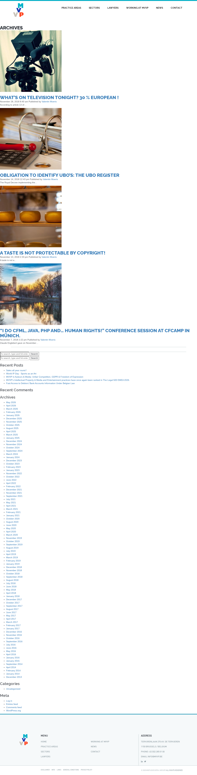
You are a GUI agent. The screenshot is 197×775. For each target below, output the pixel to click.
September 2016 (14, 641)
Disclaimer (45, 770)
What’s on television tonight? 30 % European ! (59, 97)
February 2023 (13, 467)
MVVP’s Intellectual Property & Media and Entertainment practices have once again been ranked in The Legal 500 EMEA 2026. (68, 380)
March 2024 (12, 454)
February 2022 (13, 486)
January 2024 (13, 457)
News (159, 7)
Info (53, 770)
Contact (176, 7)
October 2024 (13, 447)
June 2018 (11, 586)
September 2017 (14, 606)
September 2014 (14, 664)
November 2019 (14, 538)
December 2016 (14, 632)
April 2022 (11, 483)
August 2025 (12, 428)
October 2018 (13, 573)
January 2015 (13, 661)
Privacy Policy (86, 770)
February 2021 (13, 512)
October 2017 (13, 602)
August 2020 (12, 522)
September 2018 (14, 577)
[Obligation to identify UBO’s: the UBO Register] (31, 138)
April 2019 (11, 554)
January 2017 (13, 628)
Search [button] (34, 354)
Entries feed (12, 704)
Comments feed (14, 707)
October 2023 (13, 464)
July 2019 (11, 551)
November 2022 (14, 473)
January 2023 (13, 470)
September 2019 (14, 544)
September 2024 (14, 451)
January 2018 (13, 596)
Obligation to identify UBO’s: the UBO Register (59, 175)
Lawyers (113, 7)
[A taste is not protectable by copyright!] (31, 216)
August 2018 (12, 580)
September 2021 (14, 496)
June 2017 (11, 612)
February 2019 (13, 560)
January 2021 (13, 515)
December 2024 (14, 441)
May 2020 (11, 528)
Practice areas (71, 7)
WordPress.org (13, 710)
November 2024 (14, 444)
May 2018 (11, 590)
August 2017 (12, 609)
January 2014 (13, 674)
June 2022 (11, 480)
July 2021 (11, 499)
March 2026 (12, 409)
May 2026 (11, 402)
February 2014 (13, 670)
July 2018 (11, 583)
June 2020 (11, 525)
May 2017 (11, 615)
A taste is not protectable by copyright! (52, 253)
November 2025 (14, 422)
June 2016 (11, 648)
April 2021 (11, 506)
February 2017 (13, 625)
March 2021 (12, 509)
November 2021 (14, 493)
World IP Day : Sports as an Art (21, 373)
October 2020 (13, 518)
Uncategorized (13, 689)
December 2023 (14, 460)
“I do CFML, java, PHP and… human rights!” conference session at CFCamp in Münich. (95, 333)
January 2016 (13, 657)
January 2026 (13, 415)
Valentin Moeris (49, 101)
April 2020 (11, 531)
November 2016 (14, 635)
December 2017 (14, 599)
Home (44, 741)
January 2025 (13, 438)
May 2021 (11, 502)
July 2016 (11, 644)
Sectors (94, 7)
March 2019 (12, 557)
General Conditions (71, 770)
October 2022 (13, 476)
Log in (9, 701)
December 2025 (14, 418)
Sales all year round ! (16, 370)
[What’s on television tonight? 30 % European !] (31, 61)
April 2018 (11, 593)
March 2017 (12, 622)
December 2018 (14, 567)
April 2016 (11, 654)
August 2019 (12, 548)
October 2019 (13, 541)
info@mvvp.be (155, 756)
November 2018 (14, 570)
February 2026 (13, 412)
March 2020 (12, 535)
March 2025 (12, 434)
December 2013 (14, 677)
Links (59, 770)
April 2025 (11, 431)
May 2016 (11, 651)
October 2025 (13, 425)
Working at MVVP (137, 7)
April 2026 (11, 405)
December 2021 (14, 489)
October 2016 (13, 638)
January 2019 (13, 564)
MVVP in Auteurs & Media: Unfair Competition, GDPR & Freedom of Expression (44, 377)
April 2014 (11, 667)
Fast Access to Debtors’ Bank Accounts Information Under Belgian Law (40, 383)
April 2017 (11, 619)
